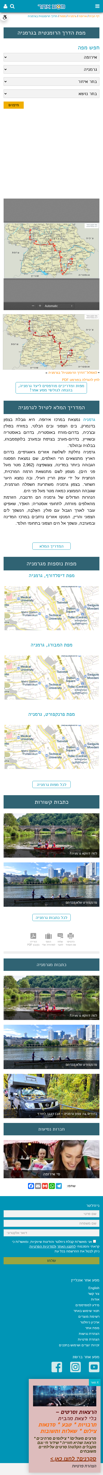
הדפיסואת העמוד (71, 943)
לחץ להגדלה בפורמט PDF (80, 380)
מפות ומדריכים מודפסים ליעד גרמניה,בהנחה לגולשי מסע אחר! (51, 388)
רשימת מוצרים (88, 1316)
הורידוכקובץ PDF (33, 943)
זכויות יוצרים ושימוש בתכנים (79, 1345)
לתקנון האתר (66, 1246)
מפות (63, 16)
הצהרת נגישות (89, 1334)
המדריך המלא (51, 546)
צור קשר (93, 1294)
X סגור (95, 1382)
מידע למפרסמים (87, 1305)
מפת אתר (92, 1328)
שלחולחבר (60, 943)
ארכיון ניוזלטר (89, 1322)
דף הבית (94, 16)
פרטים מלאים (51, 1175)
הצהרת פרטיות (88, 1339)
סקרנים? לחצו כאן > (73, 1458)
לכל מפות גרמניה (51, 784)
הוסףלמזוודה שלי (48, 943)
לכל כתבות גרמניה (51, 917)
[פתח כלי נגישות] (3, 17)
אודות (95, 1299)
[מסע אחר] (51, 6)
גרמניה (72, 16)
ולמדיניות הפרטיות (42, 1246)
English (93, 1288)
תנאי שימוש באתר (86, 1311)
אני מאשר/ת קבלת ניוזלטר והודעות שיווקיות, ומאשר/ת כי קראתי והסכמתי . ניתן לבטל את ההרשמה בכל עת (55, 1246)
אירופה (83, 16)
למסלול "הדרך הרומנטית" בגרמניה (72, 372)
